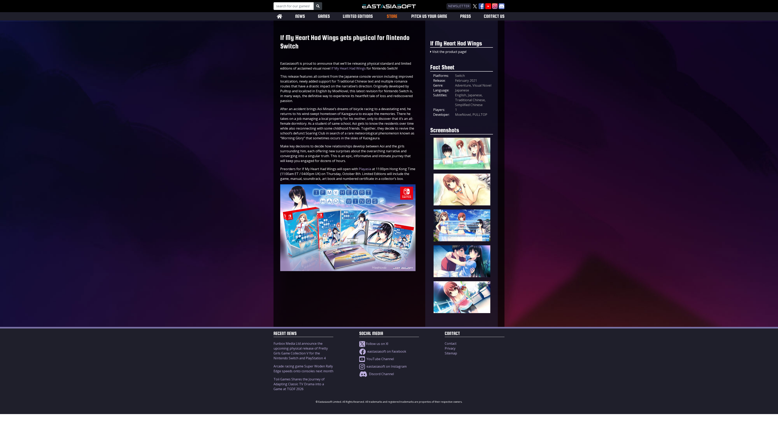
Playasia (365, 169)
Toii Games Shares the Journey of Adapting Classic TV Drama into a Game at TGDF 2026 (299, 384)
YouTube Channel (380, 359)
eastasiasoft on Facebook (386, 351)
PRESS (465, 16)
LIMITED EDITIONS (358, 16)
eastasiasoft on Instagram (386, 366)
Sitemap (451, 353)
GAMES (324, 16)
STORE (392, 16)
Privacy (450, 348)
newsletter (458, 6)
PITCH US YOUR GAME (429, 16)
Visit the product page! (449, 51)
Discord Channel (381, 374)
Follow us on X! (376, 343)
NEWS (300, 16)
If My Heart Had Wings (348, 68)
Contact (450, 343)
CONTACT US (494, 16)
